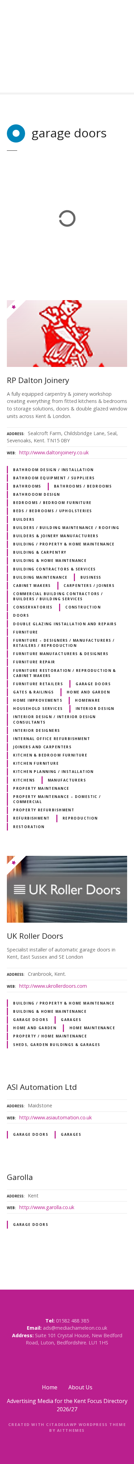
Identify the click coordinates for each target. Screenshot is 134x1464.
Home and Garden (88, 692)
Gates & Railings (33, 692)
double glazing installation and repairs (64, 624)
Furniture (25, 632)
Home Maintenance (92, 1027)
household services (38, 708)
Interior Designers (36, 730)
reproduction (80, 818)
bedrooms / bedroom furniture (52, 502)
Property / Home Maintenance (50, 1036)
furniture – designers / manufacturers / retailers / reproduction (63, 643)
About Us (80, 1387)
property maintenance (41, 788)
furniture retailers (38, 683)
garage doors (93, 683)
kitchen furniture (36, 763)
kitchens (24, 780)
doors (21, 615)
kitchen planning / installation (53, 771)
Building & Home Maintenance (50, 560)
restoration (29, 826)
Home (49, 1387)
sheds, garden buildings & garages (56, 1044)
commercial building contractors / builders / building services (58, 596)
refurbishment (31, 818)
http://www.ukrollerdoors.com (53, 986)
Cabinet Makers (32, 585)
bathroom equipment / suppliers (53, 478)
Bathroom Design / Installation (53, 469)
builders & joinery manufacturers (55, 535)
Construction (83, 607)
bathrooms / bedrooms (83, 486)
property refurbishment (43, 810)
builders (23, 519)
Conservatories (33, 607)
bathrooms (27, 486)
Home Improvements (37, 700)
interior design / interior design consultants (54, 719)
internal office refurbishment (51, 738)
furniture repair (34, 662)
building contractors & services (54, 569)
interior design (95, 708)
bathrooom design (36, 494)
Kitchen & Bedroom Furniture (50, 755)
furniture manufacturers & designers (60, 653)
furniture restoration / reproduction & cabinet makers (64, 673)
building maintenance (40, 577)
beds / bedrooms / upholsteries (52, 510)
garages (71, 1019)
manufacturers (67, 780)
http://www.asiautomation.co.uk (55, 1117)
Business (90, 577)
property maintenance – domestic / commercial (57, 799)
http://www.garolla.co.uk (46, 1207)
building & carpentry (39, 552)
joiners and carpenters (42, 747)
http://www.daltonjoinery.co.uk (54, 452)
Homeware (87, 700)
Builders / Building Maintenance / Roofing (66, 527)
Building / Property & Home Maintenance (64, 544)
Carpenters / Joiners (89, 585)
